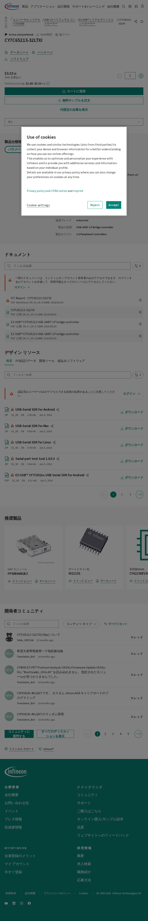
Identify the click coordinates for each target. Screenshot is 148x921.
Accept (113, 205)
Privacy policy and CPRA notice (47, 191)
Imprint (78, 191)
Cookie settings (38, 205)
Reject (95, 205)
